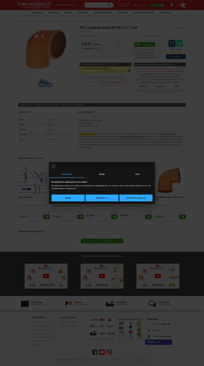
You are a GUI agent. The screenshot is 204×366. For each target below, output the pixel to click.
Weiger (68, 198)
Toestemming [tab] (66, 174)
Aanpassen (100, 198)
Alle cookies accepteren (136, 198)
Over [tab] (137, 174)
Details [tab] (102, 174)
